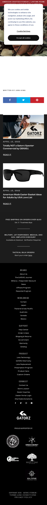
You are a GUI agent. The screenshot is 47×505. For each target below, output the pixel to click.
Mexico (23, 319)
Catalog (23, 347)
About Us (23, 274)
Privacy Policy (23, 497)
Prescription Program (23, 368)
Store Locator (23, 389)
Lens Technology (23, 357)
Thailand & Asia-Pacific (23, 309)
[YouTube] (31, 403)
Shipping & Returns (23, 336)
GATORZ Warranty (23, 361)
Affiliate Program (23, 288)
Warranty (23, 343)
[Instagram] (26, 403)
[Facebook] (15, 403)
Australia (23, 312)
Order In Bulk (23, 333)
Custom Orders (23, 374)
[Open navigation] (4, 9)
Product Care (23, 371)
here (30, 255)
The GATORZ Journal (23, 277)
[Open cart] (44, 9)
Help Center (23, 330)
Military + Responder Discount (23, 281)
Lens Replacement (23, 364)
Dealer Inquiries (23, 392)
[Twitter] (21, 403)
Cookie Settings (23, 31)
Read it (7, 155)
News (23, 284)
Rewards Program (23, 291)
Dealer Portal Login (23, 395)
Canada (23, 315)
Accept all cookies (23, 38)
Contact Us (23, 385)
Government (23, 340)
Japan (23, 305)
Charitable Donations (23, 399)
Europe (23, 302)
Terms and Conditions (23, 495)
